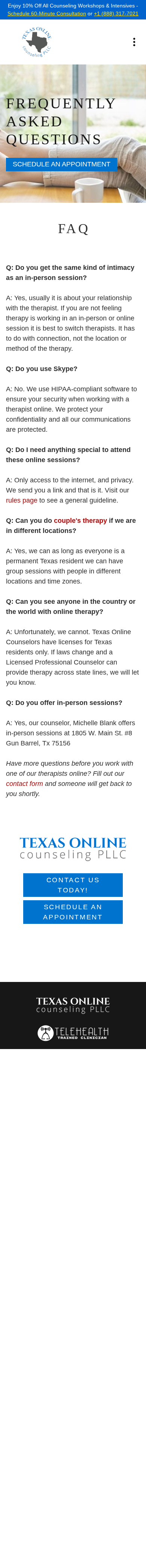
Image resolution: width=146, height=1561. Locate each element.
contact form (24, 783)
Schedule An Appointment (61, 164)
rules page (21, 500)
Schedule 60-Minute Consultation (46, 13)
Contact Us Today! (73, 885)
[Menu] (134, 42)
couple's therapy (80, 520)
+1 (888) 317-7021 (116, 13)
